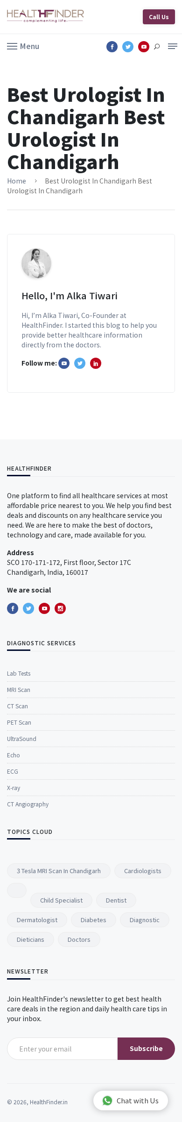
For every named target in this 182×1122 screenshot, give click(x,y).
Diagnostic (145, 919)
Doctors (79, 939)
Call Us (159, 17)
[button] (23, 45)
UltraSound (21, 738)
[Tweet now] (28, 608)
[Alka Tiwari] (95, 363)
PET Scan (19, 722)
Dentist (116, 900)
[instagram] (60, 608)
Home (16, 180)
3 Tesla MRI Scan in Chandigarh (59, 870)
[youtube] (44, 608)
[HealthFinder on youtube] (64, 363)
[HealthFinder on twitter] (79, 363)
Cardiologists (142, 870)
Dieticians (30, 939)
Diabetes (93, 919)
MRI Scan (18, 689)
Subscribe (146, 1048)
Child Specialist (61, 900)
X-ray (13, 787)
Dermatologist (37, 919)
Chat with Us (138, 1100)
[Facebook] (12, 608)
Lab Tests (18, 673)
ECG (12, 771)
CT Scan (17, 706)
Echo (13, 755)
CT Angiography (28, 804)
